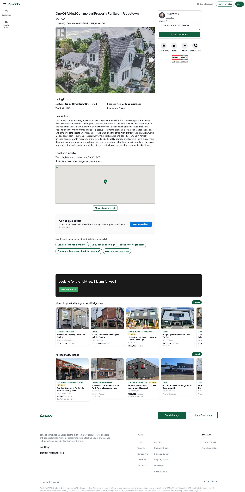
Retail (85, 23)
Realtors (157, 442)
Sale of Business (74, 23)
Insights (141, 448)
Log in (239, 4)
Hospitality (60, 23)
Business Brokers (161, 448)
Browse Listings (209, 442)
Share (184, 50)
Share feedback (206, 4)
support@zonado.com (53, 452)
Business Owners (161, 454)
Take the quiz (67, 289)
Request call (195, 50)
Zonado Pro (143, 454)
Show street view (103, 208)
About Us (142, 459)
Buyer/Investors (161, 471)
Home (140, 442)
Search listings (172, 415)
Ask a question (140, 224)
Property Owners (161, 459)
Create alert (163, 50)
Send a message (179, 34)
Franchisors (159, 465)
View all (196, 302)
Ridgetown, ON (98, 23)
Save (174, 50)
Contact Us (142, 465)
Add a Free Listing (225, 4)
